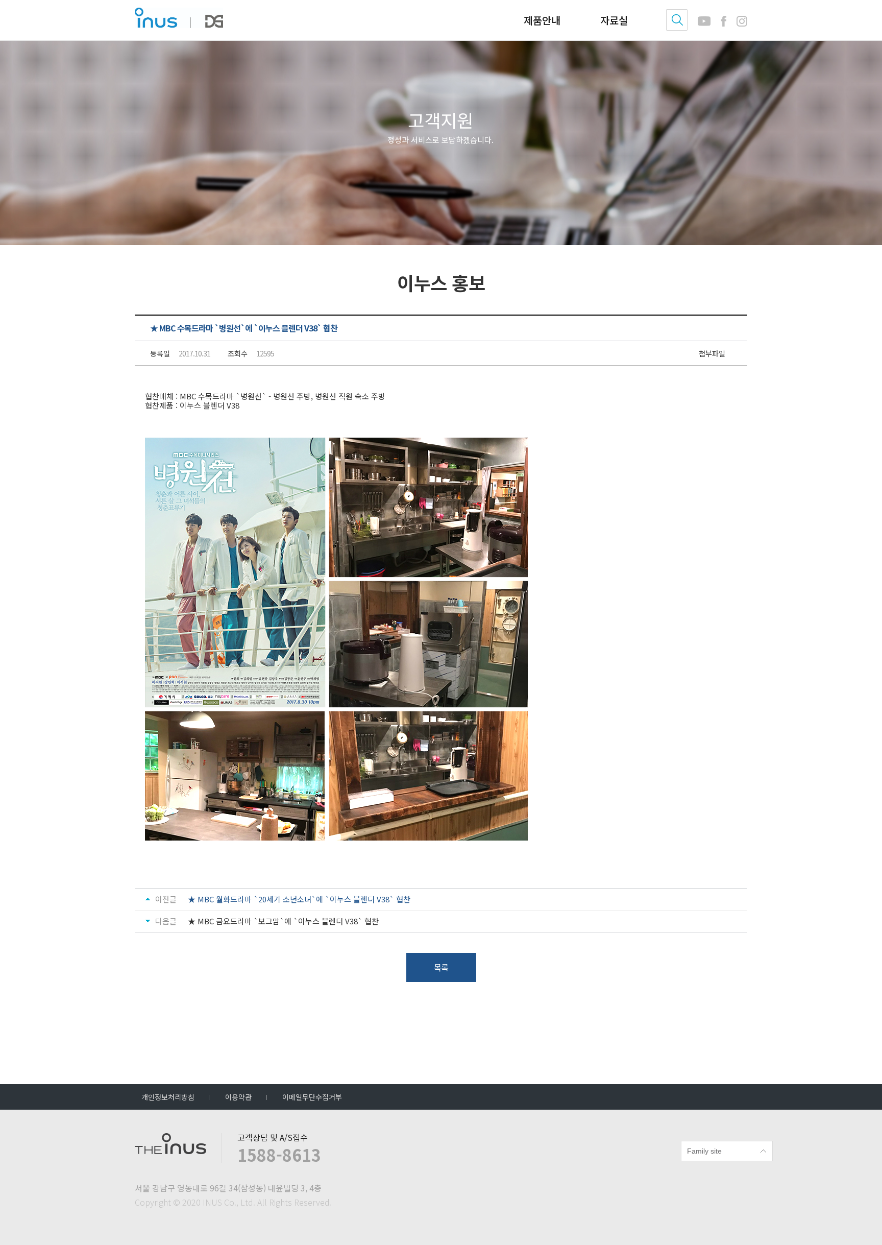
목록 (441, 967)
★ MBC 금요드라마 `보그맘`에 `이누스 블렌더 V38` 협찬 (283, 921)
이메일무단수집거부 (312, 1097)
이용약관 (238, 1097)
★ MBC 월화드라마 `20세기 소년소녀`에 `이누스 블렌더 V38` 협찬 (299, 899)
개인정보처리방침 (167, 1097)
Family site (704, 1151)
